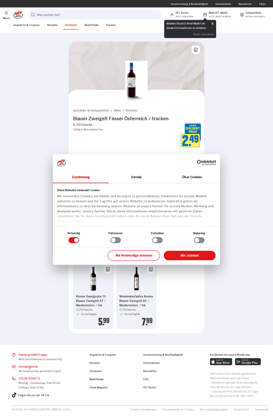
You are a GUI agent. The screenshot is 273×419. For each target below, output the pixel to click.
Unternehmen (223, 3)
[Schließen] (212, 23)
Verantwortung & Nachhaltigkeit (189, 3)
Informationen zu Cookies (178, 409)
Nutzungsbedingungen (214, 409)
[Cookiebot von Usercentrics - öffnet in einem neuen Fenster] (199, 162)
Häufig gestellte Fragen (33, 354)
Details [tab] (136, 177)
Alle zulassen (189, 255)
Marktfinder (91, 24)
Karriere (111, 24)
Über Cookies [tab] (192, 177)
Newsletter (245, 3)
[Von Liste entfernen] (108, 269)
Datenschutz (241, 409)
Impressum (261, 409)
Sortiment (71, 24)
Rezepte (52, 24)
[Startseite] (17, 15)
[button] (91, 110)
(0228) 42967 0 (29, 378)
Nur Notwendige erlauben (134, 255)
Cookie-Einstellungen (143, 409)
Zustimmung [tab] (81, 177)
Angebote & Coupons (26, 24)
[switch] (115, 240)
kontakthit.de (28, 366)
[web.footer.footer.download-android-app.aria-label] (248, 361)
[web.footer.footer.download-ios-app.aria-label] (221, 361)
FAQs (262, 3)
